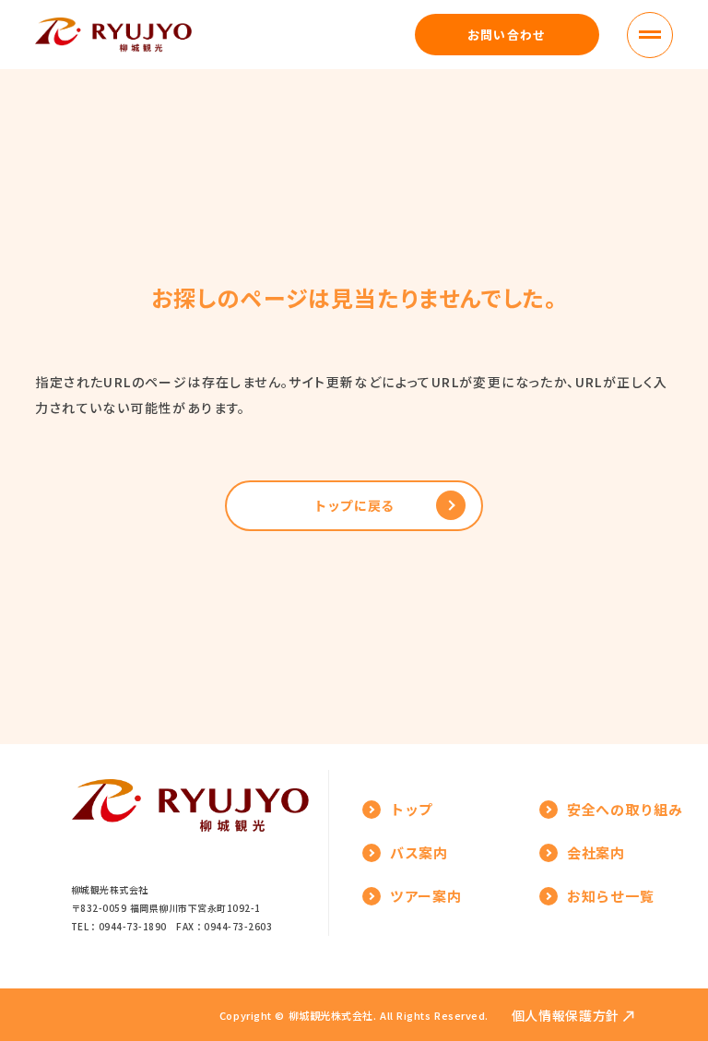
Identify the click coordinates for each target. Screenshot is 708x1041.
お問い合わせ (507, 34)
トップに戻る (354, 505)
